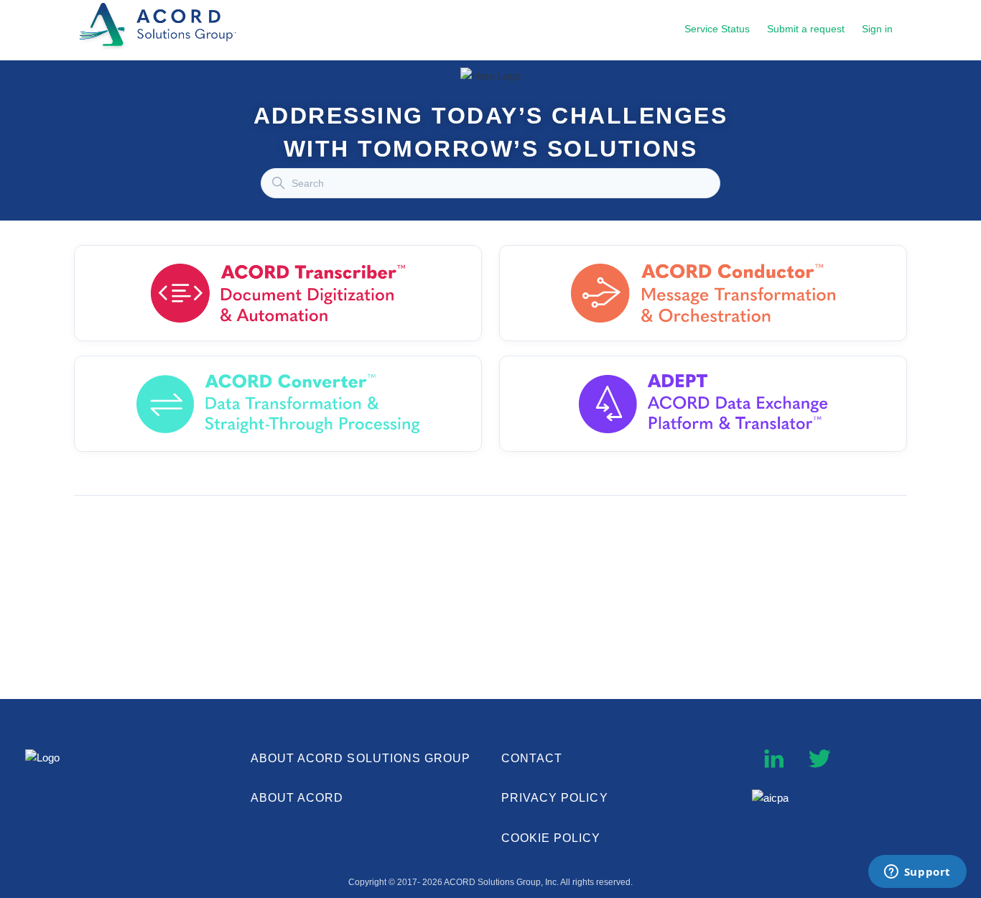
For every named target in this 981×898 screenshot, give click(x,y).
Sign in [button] (877, 28)
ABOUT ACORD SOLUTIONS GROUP (360, 758)
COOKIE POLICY (551, 838)
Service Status (717, 28)
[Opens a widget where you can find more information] (917, 873)
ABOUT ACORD (297, 798)
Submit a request (806, 28)
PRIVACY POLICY (554, 798)
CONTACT (531, 758)
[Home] (160, 49)
